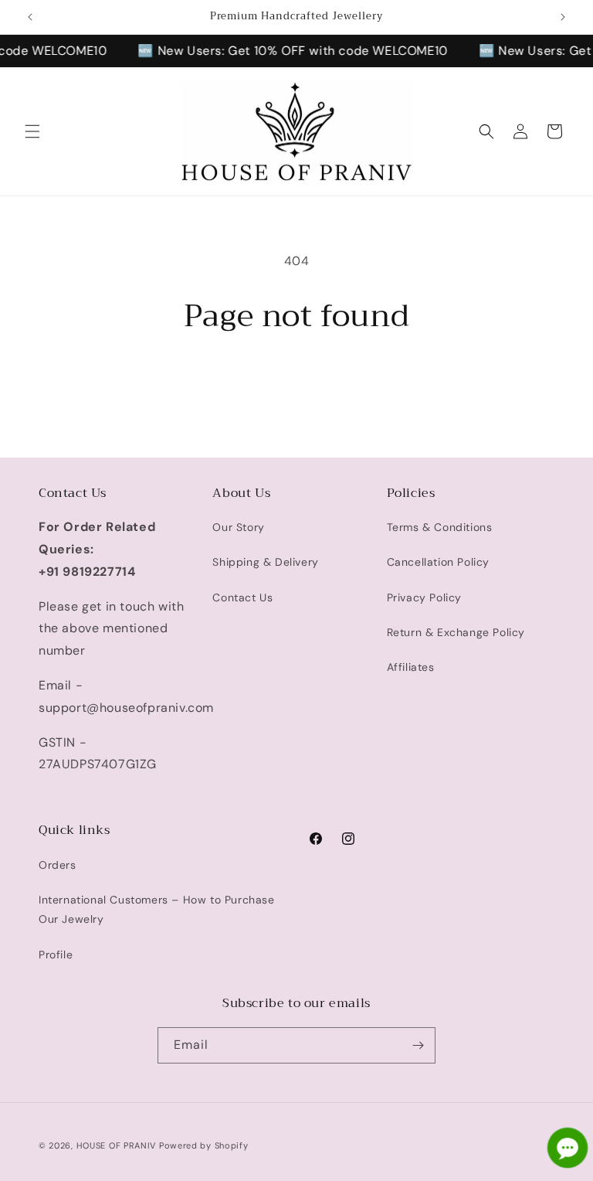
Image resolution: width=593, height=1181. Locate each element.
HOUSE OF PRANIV (116, 1145)
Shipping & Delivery (265, 562)
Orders (57, 865)
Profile (56, 954)
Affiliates (411, 667)
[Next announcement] (563, 17)
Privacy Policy (424, 597)
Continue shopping (296, 385)
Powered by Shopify (204, 1145)
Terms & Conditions (440, 527)
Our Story (238, 527)
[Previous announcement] (30, 17)
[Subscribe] (418, 1045)
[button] (32, 131)
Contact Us (242, 597)
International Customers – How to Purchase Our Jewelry (157, 909)
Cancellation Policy (438, 562)
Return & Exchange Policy (456, 632)
